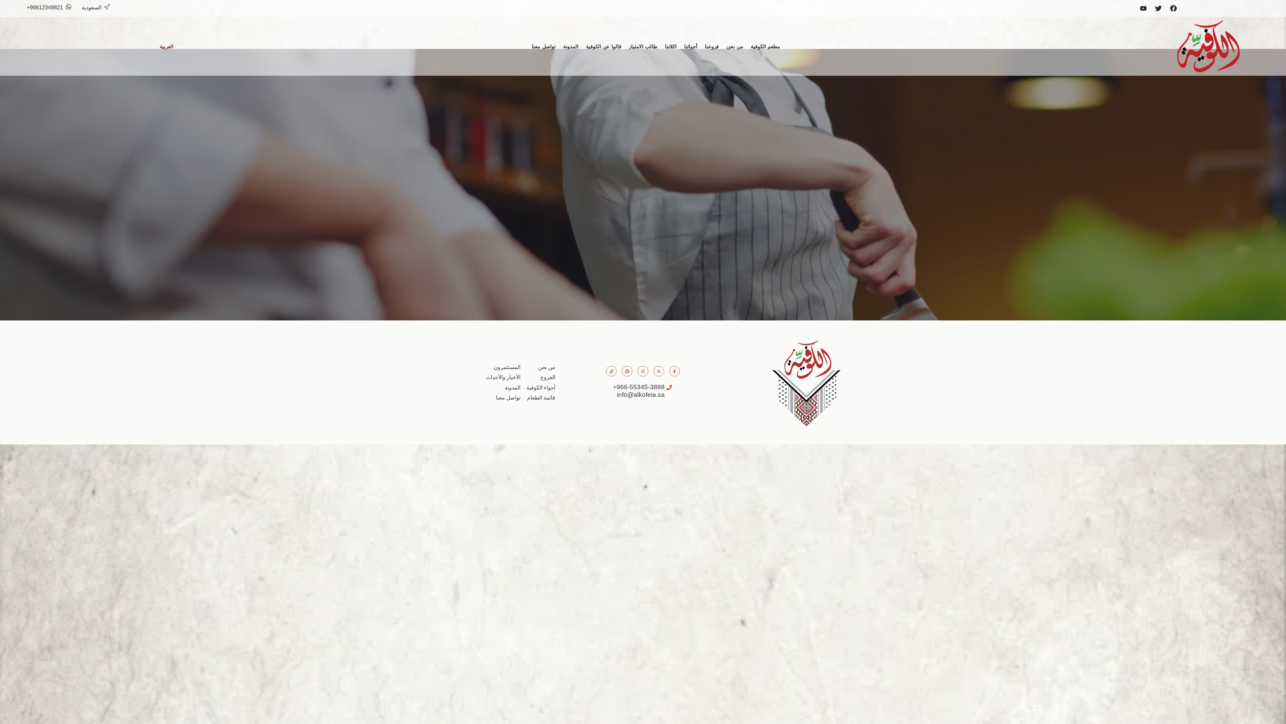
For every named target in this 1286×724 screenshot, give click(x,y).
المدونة (570, 46)
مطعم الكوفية (765, 46)
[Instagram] (643, 371)
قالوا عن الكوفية (603, 46)
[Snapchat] (627, 371)
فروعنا (712, 46)
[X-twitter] (659, 371)
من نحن (734, 46)
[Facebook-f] (674, 371)
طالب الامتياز (643, 46)
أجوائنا (690, 46)
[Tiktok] (611, 371)
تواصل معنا (544, 46)
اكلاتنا (670, 46)
